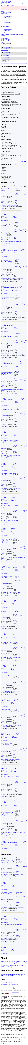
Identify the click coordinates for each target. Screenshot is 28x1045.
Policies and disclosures (16, 982)
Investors (3, 36)
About (5, 1)
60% (3, 126)
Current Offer (4, 44)
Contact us (8, 4)
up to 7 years (5, 135)
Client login (3, 4)
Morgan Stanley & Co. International (10, 104)
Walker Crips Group (5, 39)
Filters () (18, 93)
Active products (4, 20)
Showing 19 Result (5, 179)
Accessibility (24, 963)
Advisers (3, 35)
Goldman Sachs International (9, 102)
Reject (6, 993)
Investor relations (8, 963)
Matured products (5, 26)
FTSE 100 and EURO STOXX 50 (10, 113)
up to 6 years (5, 133)
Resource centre (4, 38)
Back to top (3, 1043)
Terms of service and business (11, 984)
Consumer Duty (18, 975)
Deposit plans (7, 17)
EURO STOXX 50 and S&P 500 (10, 117)
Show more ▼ (23, 118)
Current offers (4, 13)
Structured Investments (6, 12)
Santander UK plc (6, 105)
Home (2, 1)
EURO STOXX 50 (7, 116)
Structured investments (9, 975)
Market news (4, 5)
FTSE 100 (4, 111)
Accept (2, 993)
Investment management (6, 974)
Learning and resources (15, 961)
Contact (9, 1)
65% (3, 124)
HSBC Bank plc (6, 99)
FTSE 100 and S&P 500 (8, 114)
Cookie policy (15, 992)
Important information (6, 982)
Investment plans (7, 16)
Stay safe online (23, 9)
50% (3, 127)
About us (23, 4)
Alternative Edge (5, 32)
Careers (13, 4)
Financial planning (16, 974)
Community (18, 4)
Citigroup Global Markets (8, 101)
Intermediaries (10, 5)
